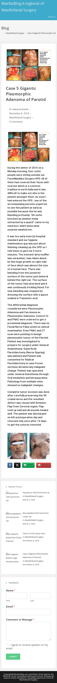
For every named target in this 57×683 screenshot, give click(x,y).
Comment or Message (20, 619)
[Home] (2, 33)
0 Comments (16, 121)
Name (10, 590)
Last (32, 600)
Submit (13, 656)
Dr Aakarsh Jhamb (18, 109)
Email (10, 606)
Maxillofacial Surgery (20, 117)
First (8, 600)
